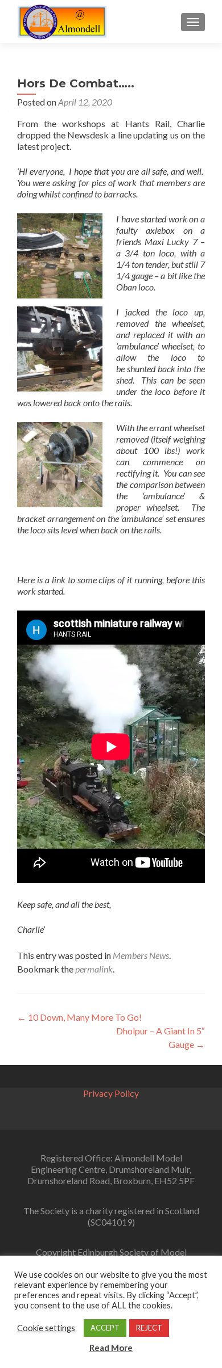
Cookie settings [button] (46, 1328)
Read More (111, 1347)
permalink (94, 968)
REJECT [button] (149, 1327)
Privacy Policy (111, 1093)
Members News (141, 955)
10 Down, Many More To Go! (79, 1017)
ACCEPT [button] (105, 1327)
